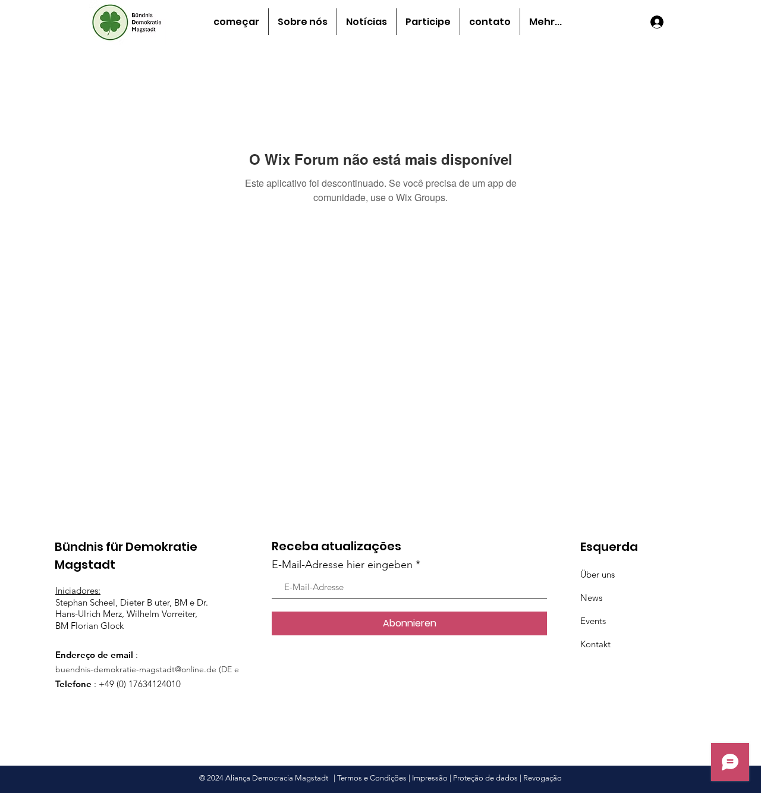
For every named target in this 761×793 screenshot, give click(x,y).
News (591, 597)
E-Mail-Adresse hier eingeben (342, 564)
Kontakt (595, 644)
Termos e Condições (372, 777)
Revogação (542, 777)
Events (593, 620)
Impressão (430, 777)
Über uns (597, 574)
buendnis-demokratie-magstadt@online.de (135, 669)
